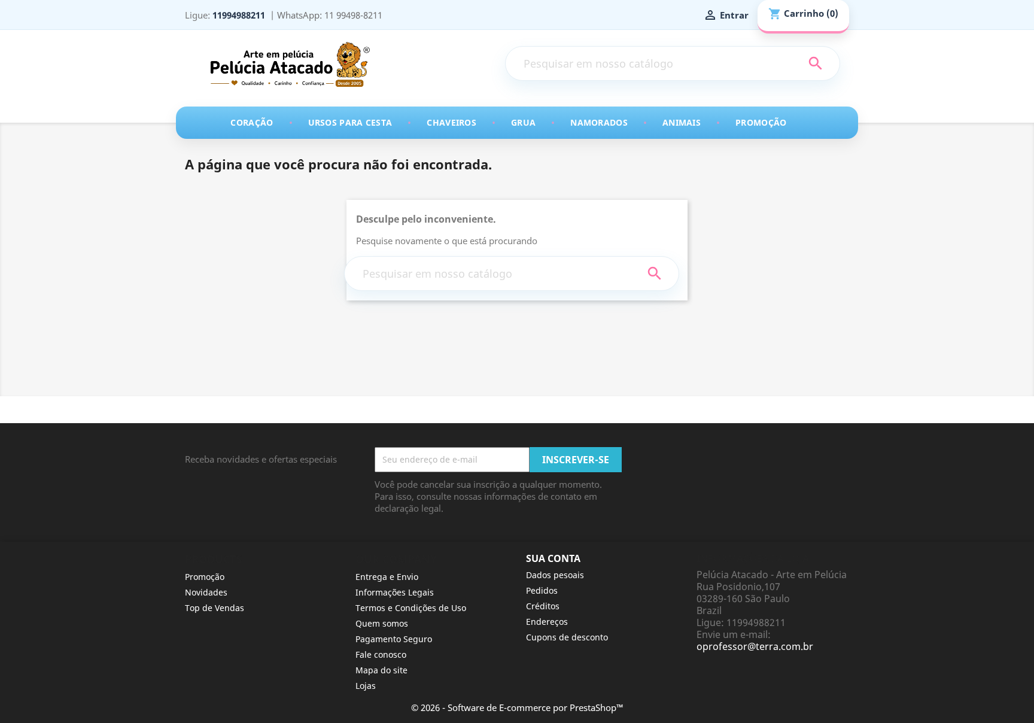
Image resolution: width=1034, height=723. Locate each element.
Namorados (599, 122)
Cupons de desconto (567, 637)
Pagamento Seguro (393, 639)
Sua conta (553, 558)
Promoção (760, 122)
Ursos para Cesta (350, 122)
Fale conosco (380, 654)
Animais (681, 122)
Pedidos (542, 590)
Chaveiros (451, 122)
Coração (251, 122)
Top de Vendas (214, 607)
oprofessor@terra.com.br (755, 646)
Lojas (365, 685)
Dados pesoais (555, 575)
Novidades (206, 592)
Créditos (542, 606)
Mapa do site (381, 670)
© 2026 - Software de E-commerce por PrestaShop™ (517, 707)
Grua (523, 122)
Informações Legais (394, 592)
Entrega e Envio (386, 576)
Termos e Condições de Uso (410, 607)
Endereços (547, 621)
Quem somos (381, 623)
